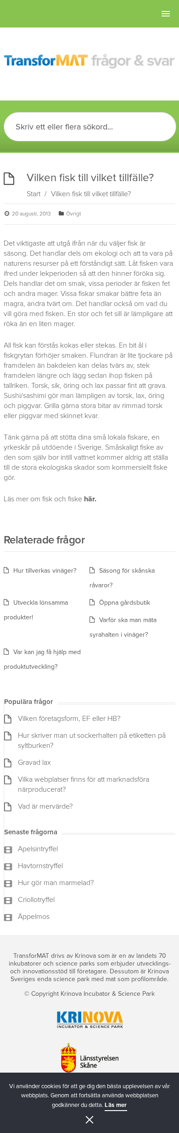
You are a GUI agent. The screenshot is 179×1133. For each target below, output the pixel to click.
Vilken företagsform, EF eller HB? (69, 718)
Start (33, 194)
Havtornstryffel (40, 865)
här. (90, 499)
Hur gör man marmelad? (56, 882)
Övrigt (73, 213)
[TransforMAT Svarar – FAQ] (89, 61)
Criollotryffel (36, 899)
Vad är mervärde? (45, 806)
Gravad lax (34, 762)
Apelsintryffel (38, 849)
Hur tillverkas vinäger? (44, 571)
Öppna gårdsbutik (124, 603)
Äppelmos (34, 916)
